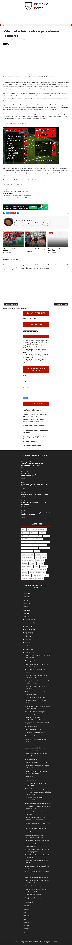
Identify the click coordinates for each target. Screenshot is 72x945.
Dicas (39, 535)
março (27, 649)
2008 (25, 929)
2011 (25, 919)
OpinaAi (32, 569)
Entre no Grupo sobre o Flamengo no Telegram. (17, 195)
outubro (28, 626)
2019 (25, 607)
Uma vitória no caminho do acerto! (36, 877)
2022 (25, 597)
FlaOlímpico (33, 548)
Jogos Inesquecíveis (28, 560)
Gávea (37, 557)
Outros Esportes (41, 569)
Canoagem (25, 532)
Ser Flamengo (26, 575)
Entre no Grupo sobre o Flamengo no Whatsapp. (17, 198)
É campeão (39, 578)
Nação (36, 566)
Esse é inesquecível (28, 538)
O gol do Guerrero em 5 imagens (36, 828)
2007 (25, 932)
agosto (27, 633)
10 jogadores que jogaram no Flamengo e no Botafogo (32, 464)
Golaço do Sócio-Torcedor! (34, 729)
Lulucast (24, 563)
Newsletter (44, 566)
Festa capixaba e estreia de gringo (36, 789)
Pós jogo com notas (26, 39)
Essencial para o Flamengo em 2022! (34, 494)
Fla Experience (26, 545)
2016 (25, 616)
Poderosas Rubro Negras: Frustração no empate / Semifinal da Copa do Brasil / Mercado (35, 355)
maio (27, 642)
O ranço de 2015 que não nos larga (57, 249)
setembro (28, 629)
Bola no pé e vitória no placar (34, 886)
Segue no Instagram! (9, 193)
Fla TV (35, 545)
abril (26, 646)
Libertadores (40, 560)
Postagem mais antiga (61, 304)
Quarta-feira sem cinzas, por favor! (37, 840)
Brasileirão (30, 529)
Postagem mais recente (11, 304)
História (43, 557)
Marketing (40, 563)
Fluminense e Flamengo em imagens (37, 736)
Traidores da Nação (28, 578)
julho (27, 636)
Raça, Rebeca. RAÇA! (31, 759)
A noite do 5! (29, 832)
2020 (25, 603)
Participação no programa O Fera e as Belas (36, 346)
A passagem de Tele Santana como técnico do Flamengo (34, 485)
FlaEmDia (25, 548)
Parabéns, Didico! (30, 780)
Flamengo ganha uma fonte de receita (37, 762)
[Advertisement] (36, 18)
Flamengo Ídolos (27, 551)
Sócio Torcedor (37, 575)
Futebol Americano (27, 554)
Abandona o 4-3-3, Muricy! (35, 249)
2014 (25, 909)
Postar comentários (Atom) (17, 308)
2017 (25, 613)
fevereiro (28, 652)
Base (23, 529)
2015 (25, 906)
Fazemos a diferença (28, 542)
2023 (25, 593)
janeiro (27, 902)
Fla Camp (40, 542)
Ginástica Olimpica (27, 557)
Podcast (24, 572)
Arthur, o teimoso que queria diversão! (38, 803)
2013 (25, 912)
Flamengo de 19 (44, 548)
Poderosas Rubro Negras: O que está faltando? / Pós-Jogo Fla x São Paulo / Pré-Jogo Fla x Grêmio (36, 342)
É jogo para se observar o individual (37, 723)
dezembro (28, 619)
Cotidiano (42, 532)
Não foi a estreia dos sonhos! (11, 249)
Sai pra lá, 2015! (30, 777)
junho (27, 639)
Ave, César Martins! (31, 726)
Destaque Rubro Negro (29, 535)
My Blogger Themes (48, 942)
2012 (25, 916)
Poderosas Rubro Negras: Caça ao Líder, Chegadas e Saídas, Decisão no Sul (35, 360)
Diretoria (46, 535)
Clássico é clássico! (31, 745)
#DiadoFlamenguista (30, 441)
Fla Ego (47, 542)
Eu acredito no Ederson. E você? (36, 697)
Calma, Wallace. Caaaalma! (33, 894)
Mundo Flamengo (27, 566)
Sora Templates (31, 942)
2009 (25, 926)
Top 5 (46, 575)
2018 (25, 610)
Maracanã (32, 563)
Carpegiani (34, 532)
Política (32, 572)
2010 (25, 922)
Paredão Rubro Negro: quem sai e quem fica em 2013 (34, 474)
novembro (28, 623)
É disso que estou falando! (33, 661)
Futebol (37, 551)
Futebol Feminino (41, 554)
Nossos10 (25, 569)
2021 (25, 600)
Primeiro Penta (40, 572)
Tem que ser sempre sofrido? (35, 732)
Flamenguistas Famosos (32, 445)
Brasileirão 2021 (41, 529)
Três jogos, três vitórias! (33, 898)
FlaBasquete (42, 545)
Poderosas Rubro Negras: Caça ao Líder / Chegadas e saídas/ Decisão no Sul (35, 350)
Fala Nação (39, 538)
